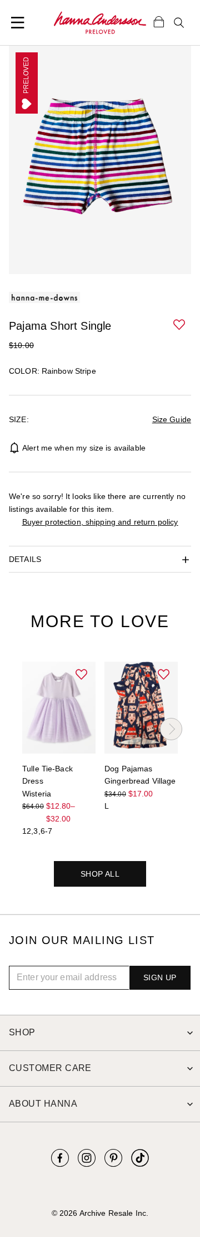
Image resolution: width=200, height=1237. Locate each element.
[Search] (179, 23)
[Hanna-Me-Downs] (100, 23)
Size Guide (171, 419)
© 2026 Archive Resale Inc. (100, 1213)
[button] (180, 325)
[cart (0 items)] (159, 21)
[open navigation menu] (17, 23)
